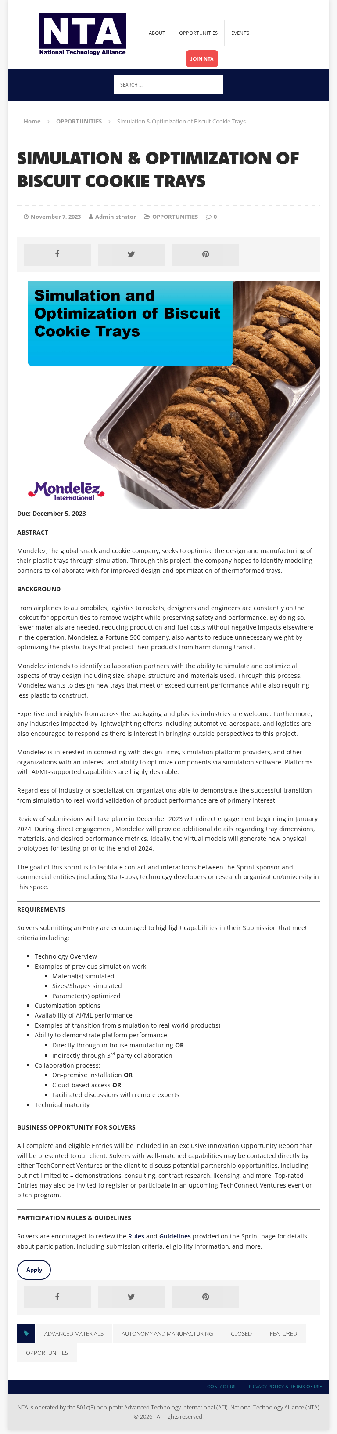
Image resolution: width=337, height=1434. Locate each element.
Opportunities (198, 32)
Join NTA (202, 58)
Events (240, 32)
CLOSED (241, 1333)
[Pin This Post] (205, 255)
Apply (34, 1270)
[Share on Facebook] (57, 255)
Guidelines (175, 1236)
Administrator (115, 217)
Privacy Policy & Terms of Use (285, 1386)
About (157, 32)
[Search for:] (168, 84)
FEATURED (283, 1333)
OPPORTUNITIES (175, 217)
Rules (136, 1236)
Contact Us (221, 1386)
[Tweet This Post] (131, 255)
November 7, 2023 (56, 217)
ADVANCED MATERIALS (74, 1333)
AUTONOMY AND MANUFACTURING (167, 1333)
